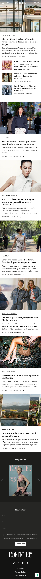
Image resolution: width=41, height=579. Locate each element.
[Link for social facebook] (18, 564)
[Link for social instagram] (23, 564)
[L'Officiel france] (20, 2)
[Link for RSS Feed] (27, 563)
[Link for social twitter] (14, 564)
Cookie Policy (20, 575)
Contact (20, 569)
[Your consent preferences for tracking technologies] (37, 575)
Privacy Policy (32, 538)
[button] (38, 481)
